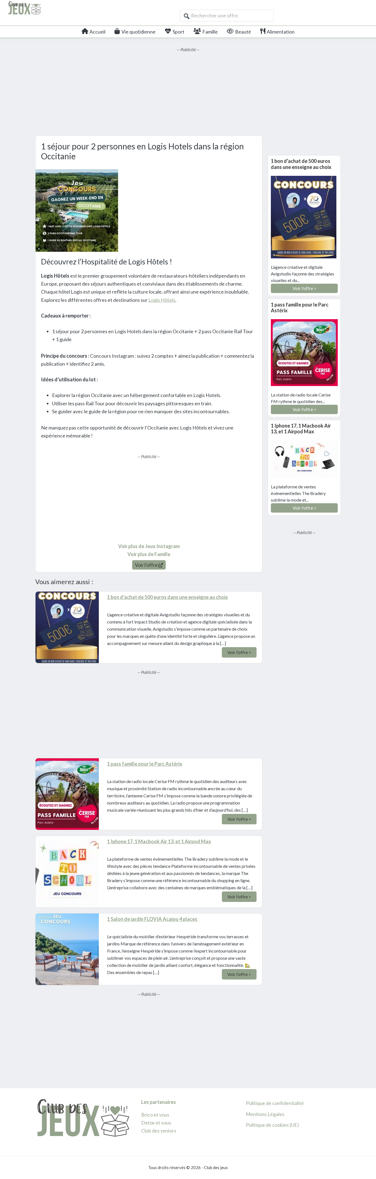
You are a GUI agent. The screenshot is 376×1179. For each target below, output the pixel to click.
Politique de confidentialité (275, 1103)
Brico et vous (155, 1115)
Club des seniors (158, 1131)
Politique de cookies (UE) (272, 1125)
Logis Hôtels (161, 300)
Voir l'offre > (239, 652)
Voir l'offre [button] (147, 565)
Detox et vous (156, 1123)
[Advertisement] (188, 91)
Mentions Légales (265, 1114)
